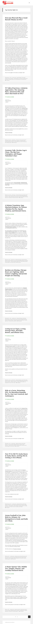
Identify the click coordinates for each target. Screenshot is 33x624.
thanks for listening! (17, 548)
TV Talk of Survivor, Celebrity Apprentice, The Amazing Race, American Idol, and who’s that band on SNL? (16, 90)
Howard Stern (18, 261)
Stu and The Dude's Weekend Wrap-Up (21, 195)
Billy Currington (13, 445)
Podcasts (10, 140)
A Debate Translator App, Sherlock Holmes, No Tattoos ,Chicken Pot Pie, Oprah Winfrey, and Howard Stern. (16, 208)
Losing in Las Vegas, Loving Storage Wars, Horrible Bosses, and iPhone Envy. (15, 330)
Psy (14, 79)
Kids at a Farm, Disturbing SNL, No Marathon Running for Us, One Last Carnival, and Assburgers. (16, 393)
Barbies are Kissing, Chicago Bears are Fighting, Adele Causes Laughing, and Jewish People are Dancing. (16, 273)
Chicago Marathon (19, 445)
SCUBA (14, 195)
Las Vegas (18, 381)
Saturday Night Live (18, 79)
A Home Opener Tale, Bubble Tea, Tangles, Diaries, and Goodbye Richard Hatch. (16, 568)
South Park (12, 446)
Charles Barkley (14, 261)
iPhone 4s (15, 381)
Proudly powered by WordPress (9, 622)
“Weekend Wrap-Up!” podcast (10, 583)
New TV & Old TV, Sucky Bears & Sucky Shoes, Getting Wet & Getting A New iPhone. (16, 456)
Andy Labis (14, 77)
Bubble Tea (22, 610)
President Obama (11, 79)
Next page (29, 617)
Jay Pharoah (6, 79)
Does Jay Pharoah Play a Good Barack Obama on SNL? (16, 19)
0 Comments (7, 80)
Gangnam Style (25, 78)
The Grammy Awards (15, 197)
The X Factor (13, 382)
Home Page (23, 77)
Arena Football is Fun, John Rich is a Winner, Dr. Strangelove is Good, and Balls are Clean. (16, 518)
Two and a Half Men (16, 506)
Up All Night (20, 506)
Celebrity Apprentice (8, 141)
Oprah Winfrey (23, 261)
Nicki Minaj (16, 196)
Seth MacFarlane (23, 79)
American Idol (19, 139)
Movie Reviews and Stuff (8, 319)
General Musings (23, 139)
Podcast (24, 196)
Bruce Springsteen (12, 196)
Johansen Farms (24, 445)
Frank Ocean (21, 78)
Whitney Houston (9, 142)
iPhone (15, 505)
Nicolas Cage (20, 196)
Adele (10, 445)
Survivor (21, 141)
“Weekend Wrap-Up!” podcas (10, 345)
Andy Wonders (19, 77)
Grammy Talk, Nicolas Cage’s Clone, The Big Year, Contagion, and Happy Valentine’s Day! (16, 153)
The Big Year (10, 197)
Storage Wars (7, 382)
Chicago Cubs (11, 611)
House (12, 381)
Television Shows (7, 78)
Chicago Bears (11, 505)
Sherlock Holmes (13, 262)
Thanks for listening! (8, 132)
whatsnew (11, 78)
